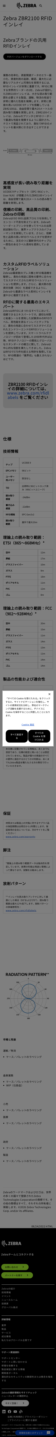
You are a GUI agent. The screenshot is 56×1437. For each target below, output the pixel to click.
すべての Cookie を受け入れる (39, 736)
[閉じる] (49, 694)
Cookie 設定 (28, 724)
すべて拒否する (16, 736)
